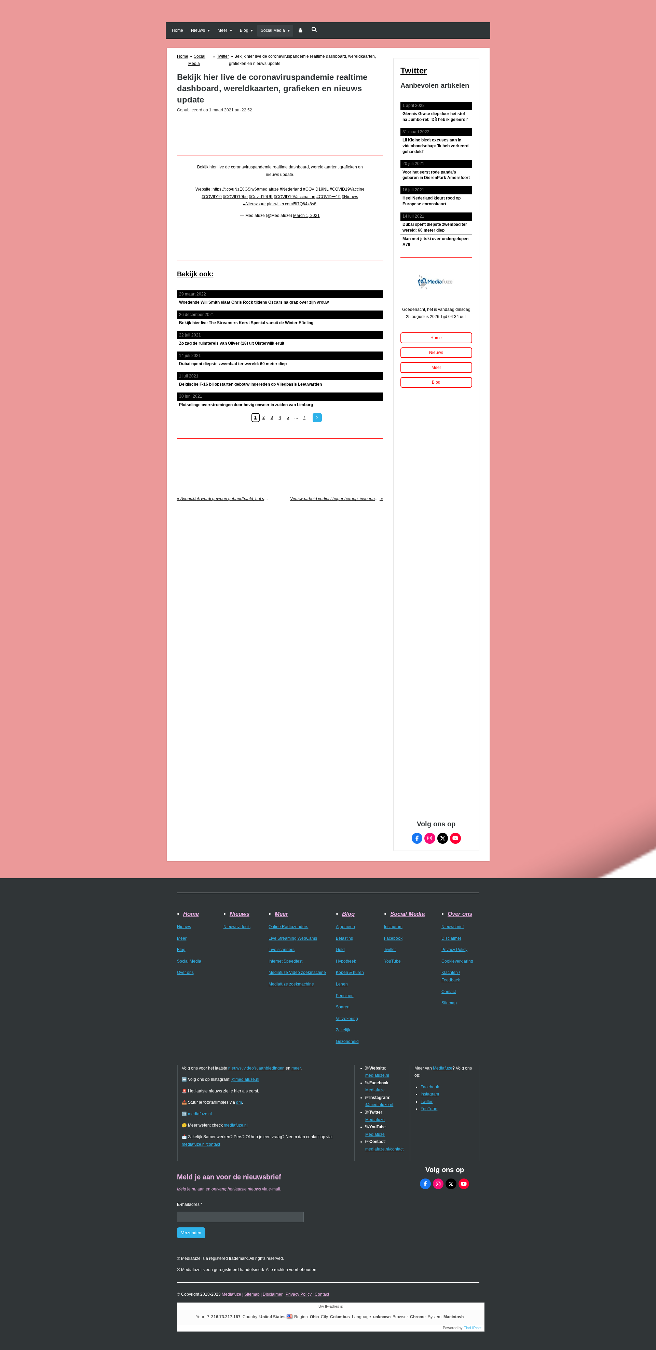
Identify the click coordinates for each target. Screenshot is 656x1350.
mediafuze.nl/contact (201, 1144)
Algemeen (345, 926)
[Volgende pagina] (317, 417)
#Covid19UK (261, 196)
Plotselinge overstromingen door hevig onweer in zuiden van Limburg (246, 404)
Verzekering (347, 1018)
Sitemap (449, 1003)
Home (182, 56)
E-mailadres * (189, 1204)
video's (250, 1068)
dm (239, 1102)
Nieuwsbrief (452, 926)
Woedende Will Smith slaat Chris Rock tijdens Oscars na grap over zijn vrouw (254, 302)
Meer (182, 938)
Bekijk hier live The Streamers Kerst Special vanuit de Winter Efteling (246, 322)
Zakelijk (343, 1030)
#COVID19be (235, 196)
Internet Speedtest (285, 961)
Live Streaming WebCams (293, 938)
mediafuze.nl (200, 1114)
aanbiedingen (272, 1068)
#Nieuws (350, 196)
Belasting (344, 938)
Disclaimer (451, 938)
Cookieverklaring (457, 961)
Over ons (185, 972)
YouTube (392, 961)
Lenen (342, 984)
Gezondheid (347, 1041)
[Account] (300, 31)
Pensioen (345, 995)
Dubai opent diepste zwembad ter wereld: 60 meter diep (233, 363)
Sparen (343, 1007)
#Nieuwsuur (254, 204)
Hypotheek (346, 961)
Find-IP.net (472, 1328)
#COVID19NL (316, 189)
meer (296, 1068)
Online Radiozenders (288, 926)
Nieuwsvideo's (236, 926)
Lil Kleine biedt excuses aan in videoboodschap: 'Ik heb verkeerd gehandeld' (435, 146)
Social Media (189, 961)
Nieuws (184, 926)
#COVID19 (212, 196)
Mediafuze (375, 1090)
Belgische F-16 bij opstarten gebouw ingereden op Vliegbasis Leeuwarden (250, 384)
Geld (340, 949)
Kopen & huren (350, 972)
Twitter (223, 56)
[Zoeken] (314, 29)
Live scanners (282, 949)
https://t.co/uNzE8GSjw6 (235, 189)
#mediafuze (268, 189)
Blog (181, 949)
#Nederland (291, 189)
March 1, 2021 (306, 215)
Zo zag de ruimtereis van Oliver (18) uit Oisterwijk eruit (231, 343)
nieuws (235, 1068)
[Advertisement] (280, 132)
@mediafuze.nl (245, 1079)
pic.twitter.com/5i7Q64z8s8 (291, 204)
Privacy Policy (454, 949)
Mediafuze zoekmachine (291, 984)
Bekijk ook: (195, 274)
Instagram (393, 926)
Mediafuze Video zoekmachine (297, 972)
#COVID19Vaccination (294, 196)
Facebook (393, 938)
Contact (448, 991)
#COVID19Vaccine (347, 189)
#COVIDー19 (328, 196)
